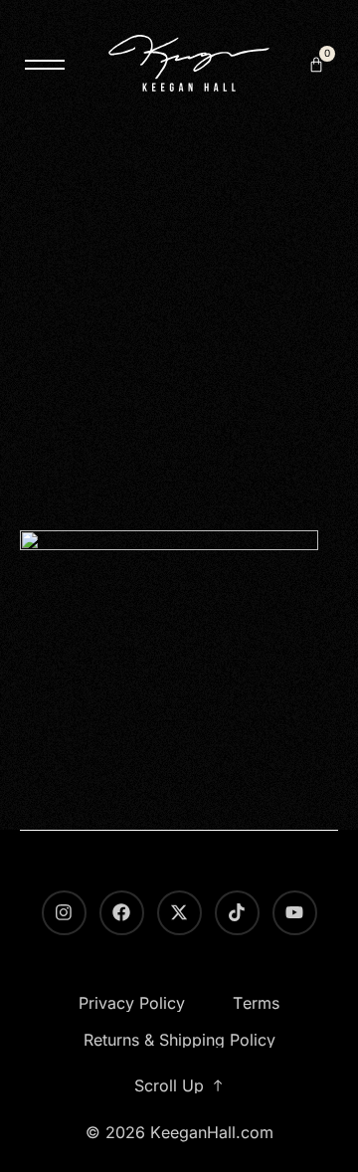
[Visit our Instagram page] (64, 912)
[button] (316, 65)
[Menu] (45, 65)
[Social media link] (179, 912)
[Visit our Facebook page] (121, 912)
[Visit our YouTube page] (294, 912)
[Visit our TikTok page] (237, 912)
